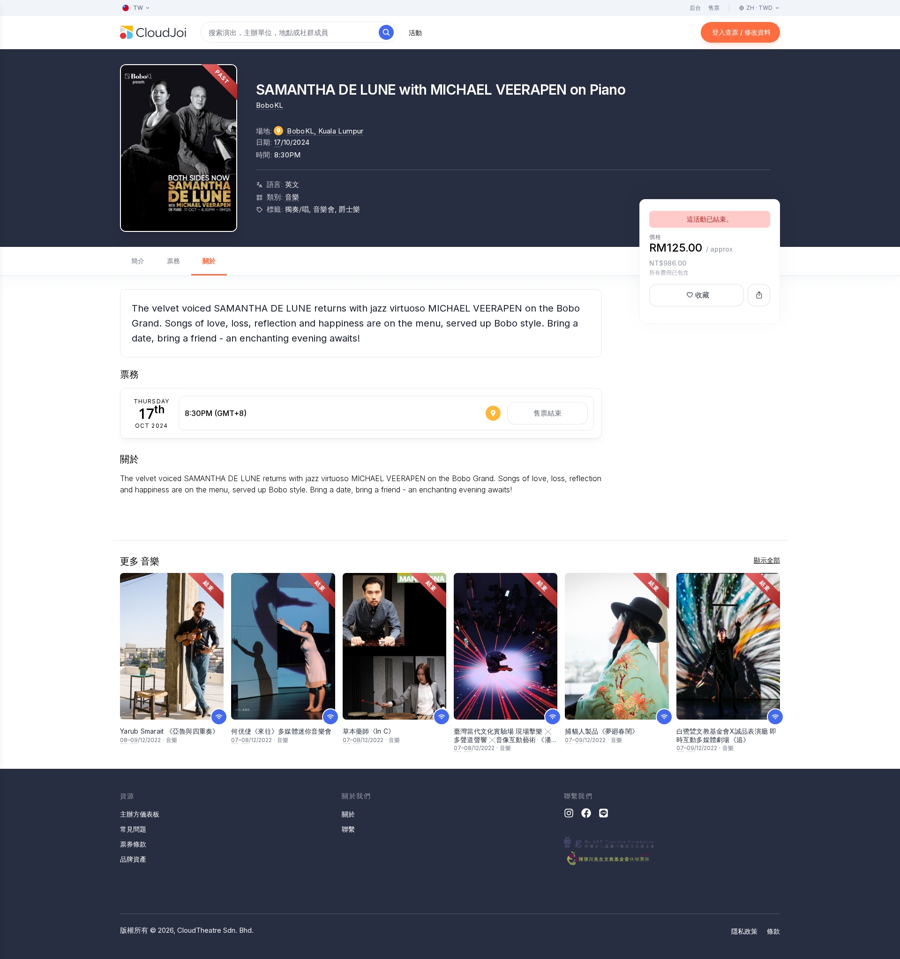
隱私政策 (744, 931)
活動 (415, 33)
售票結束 (547, 413)
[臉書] (586, 813)
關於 (209, 261)
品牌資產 (133, 859)
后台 (695, 7)
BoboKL (269, 105)
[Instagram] (569, 813)
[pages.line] (603, 813)
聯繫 (348, 829)
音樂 (292, 197)
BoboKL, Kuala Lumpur (325, 130)
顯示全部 (767, 560)
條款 (773, 931)
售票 (714, 7)
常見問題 (133, 829)
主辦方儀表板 (139, 814)
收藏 (702, 294)
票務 (173, 261)
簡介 (137, 261)
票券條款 (133, 844)
